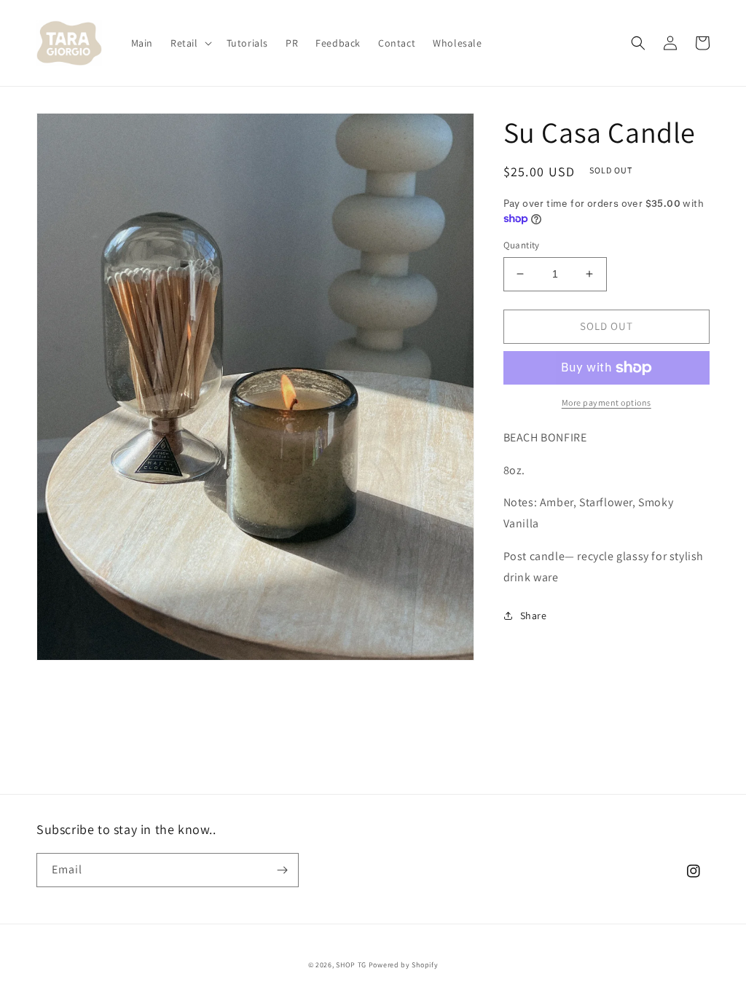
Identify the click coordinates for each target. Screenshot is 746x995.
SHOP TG (352, 965)
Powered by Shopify (404, 965)
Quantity (521, 245)
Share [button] (533, 615)
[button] (190, 43)
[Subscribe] (282, 870)
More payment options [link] (606, 402)
